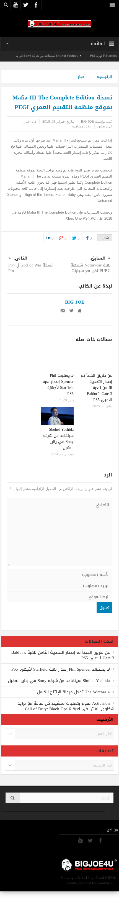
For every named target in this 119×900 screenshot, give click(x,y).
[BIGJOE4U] (59, 23)
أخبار (82, 76)
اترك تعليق (104, 126)
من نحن (112, 830)
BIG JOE (87, 122)
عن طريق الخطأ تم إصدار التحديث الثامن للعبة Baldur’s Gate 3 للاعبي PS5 (96, 388)
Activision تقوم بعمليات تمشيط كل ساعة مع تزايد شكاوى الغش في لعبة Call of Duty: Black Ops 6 (66, 706)
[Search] (13, 798)
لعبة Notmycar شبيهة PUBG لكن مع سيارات (91, 265)
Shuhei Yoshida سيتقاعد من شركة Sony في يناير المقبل (48, 55)
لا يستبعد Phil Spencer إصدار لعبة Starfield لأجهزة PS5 (58, 385)
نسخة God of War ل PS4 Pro (30, 265)
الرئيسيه (104, 76)
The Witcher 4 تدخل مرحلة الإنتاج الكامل (73, 692)
